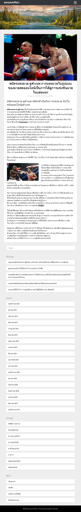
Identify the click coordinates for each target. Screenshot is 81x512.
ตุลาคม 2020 (12, 378)
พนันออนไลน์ (12, 467)
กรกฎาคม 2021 (13, 329)
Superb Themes (52, 509)
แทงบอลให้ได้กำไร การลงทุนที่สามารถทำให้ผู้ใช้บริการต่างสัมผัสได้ (31, 290)
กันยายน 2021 (13, 316)
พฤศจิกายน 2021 (14, 304)
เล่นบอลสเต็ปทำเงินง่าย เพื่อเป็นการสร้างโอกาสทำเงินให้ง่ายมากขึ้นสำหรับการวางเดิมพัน (38, 262)
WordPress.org (13, 500)
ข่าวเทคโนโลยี (13, 442)
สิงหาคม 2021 (13, 322)
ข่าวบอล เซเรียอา (14, 436)
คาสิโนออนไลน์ (13, 449)
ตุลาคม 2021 (12, 310)
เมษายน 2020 (13, 397)
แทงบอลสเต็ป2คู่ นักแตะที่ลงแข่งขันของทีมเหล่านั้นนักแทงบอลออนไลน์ (32, 283)
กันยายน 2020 (13, 385)
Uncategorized (13, 430)
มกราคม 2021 (13, 366)
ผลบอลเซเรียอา (12, 2)
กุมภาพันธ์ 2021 (13, 360)
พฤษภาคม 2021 (13, 341)
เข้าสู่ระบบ (11, 481)
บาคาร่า (11, 455)
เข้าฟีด (10, 488)
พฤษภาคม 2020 (13, 391)
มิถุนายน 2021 (13, 335)
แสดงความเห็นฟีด (14, 494)
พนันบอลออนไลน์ (14, 461)
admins (50, 96)
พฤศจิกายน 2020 (14, 372)
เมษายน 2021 (13, 347)
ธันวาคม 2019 (13, 403)
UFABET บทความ (14, 424)
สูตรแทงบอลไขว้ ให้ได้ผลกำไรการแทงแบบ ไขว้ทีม (25, 268)
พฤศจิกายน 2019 (14, 410)
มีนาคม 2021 (12, 354)
